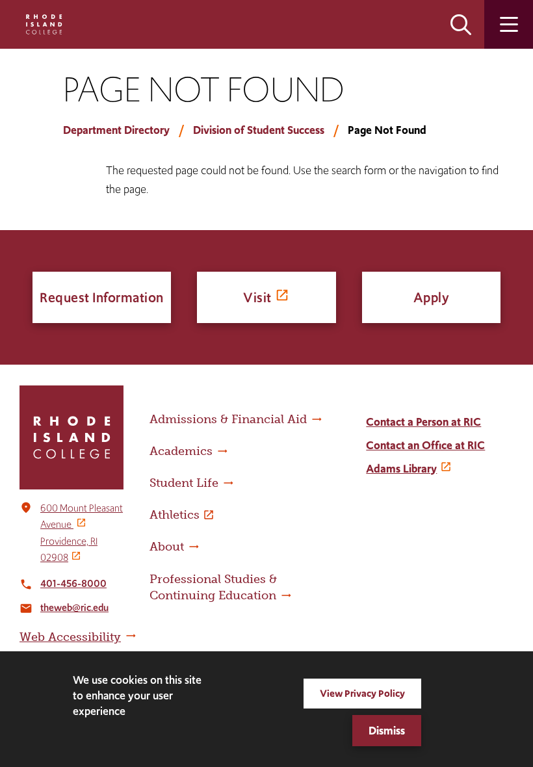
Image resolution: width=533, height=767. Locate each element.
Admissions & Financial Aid (228, 419)
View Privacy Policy (362, 693)
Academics (181, 451)
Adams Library (401, 468)
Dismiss (387, 730)
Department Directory (116, 130)
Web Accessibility (70, 637)
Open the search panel (460, 24)
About (167, 547)
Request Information (102, 297)
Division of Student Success (258, 130)
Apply (431, 297)
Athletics (175, 515)
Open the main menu (508, 24)
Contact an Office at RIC (425, 445)
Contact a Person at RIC (423, 422)
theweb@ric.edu (74, 607)
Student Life (184, 483)
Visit (257, 297)
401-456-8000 (73, 583)
